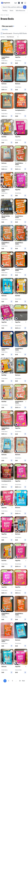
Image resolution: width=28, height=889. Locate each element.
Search (7, 15)
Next (23, 680)
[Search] (24, 7)
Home (2, 15)
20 (20, 680)
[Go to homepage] (5, 3)
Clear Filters (5, 29)
